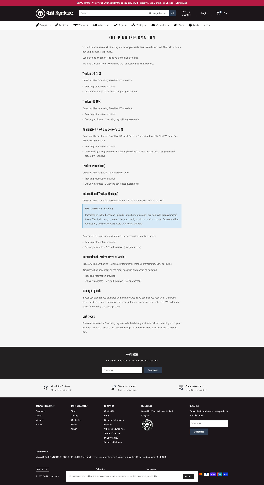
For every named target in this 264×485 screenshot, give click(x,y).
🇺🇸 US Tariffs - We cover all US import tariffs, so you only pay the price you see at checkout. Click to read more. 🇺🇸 (132, 3)
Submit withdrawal (113, 442)
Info (205, 25)
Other (181, 25)
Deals (196, 25)
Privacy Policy (111, 438)
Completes (45, 25)
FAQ (106, 415)
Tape (121, 25)
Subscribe (153, 370)
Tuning (140, 25)
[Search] (172, 13)
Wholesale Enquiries (114, 429)
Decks (62, 25)
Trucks (82, 25)
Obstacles (161, 25)
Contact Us (109, 411)
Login (204, 13)
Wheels (101, 25)
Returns (108, 424)
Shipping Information (114, 420)
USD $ (40, 470)
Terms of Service (112, 433)
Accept (188, 476)
